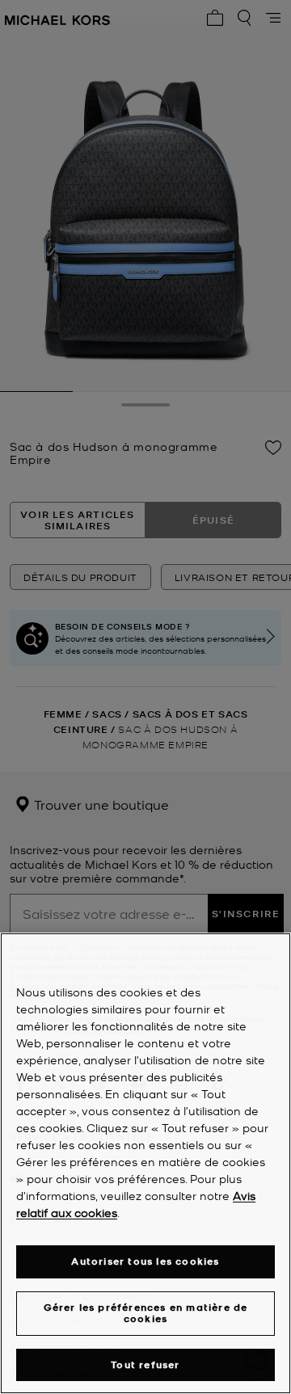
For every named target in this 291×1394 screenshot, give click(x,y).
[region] (145, 1163)
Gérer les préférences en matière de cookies (146, 1312)
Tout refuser (145, 1364)
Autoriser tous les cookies (145, 1261)
